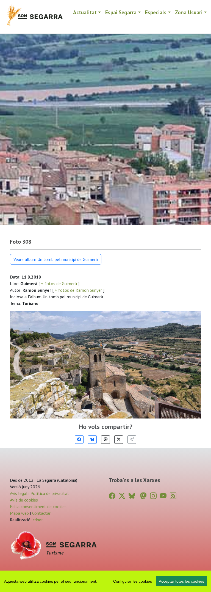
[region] (105, 581)
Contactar (41, 513)
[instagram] (153, 496)
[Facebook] (79, 439)
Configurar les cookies (132, 581)
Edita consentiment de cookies (38, 506)
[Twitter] (118, 439)
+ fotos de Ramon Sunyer (78, 290)
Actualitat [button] (85, 12)
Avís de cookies (24, 500)
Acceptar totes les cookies (181, 581)
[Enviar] (131, 439)
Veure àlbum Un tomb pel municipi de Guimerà (55, 259)
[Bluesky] (92, 439)
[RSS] (173, 496)
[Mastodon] (105, 439)
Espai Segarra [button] (121, 12)
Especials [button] (155, 12)
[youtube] (163, 496)
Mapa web (19, 513)
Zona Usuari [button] (188, 12)
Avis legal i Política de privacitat (39, 493)
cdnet (37, 519)
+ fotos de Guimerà (59, 283)
